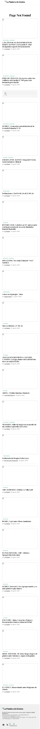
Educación (6, 40)
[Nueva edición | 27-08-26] (20, 312)
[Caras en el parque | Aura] (20, 280)
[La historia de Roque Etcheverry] (20, 444)
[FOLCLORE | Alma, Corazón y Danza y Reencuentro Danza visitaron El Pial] (20, 606)
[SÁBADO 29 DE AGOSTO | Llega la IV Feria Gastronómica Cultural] (20, 146)
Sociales (5, 487)
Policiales (6, 422)
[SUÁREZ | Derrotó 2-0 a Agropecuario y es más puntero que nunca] (20, 572)
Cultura (5, 157)
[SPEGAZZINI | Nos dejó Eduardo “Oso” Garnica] (20, 247)
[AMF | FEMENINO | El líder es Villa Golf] (20, 476)
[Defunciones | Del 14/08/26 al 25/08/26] (20, 179)
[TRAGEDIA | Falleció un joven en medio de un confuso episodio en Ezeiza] (20, 410)
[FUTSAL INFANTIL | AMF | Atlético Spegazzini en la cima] (20, 539)
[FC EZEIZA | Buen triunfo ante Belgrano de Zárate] (20, 673)
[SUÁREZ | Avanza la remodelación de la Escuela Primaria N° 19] (20, 112)
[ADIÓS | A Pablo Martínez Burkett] (20, 379)
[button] (3, 2)
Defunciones (6, 191)
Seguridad (12, 422)
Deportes (5, 258)
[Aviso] (20, 93)
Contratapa (6, 292)
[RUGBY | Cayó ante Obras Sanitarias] (20, 507)
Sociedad (11, 40)
